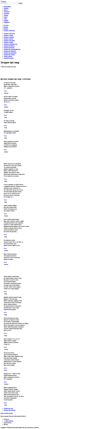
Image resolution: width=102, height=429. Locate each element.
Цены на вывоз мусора (7, 413)
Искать (20, 3)
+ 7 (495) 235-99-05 (8, 421)
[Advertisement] (34, 72)
